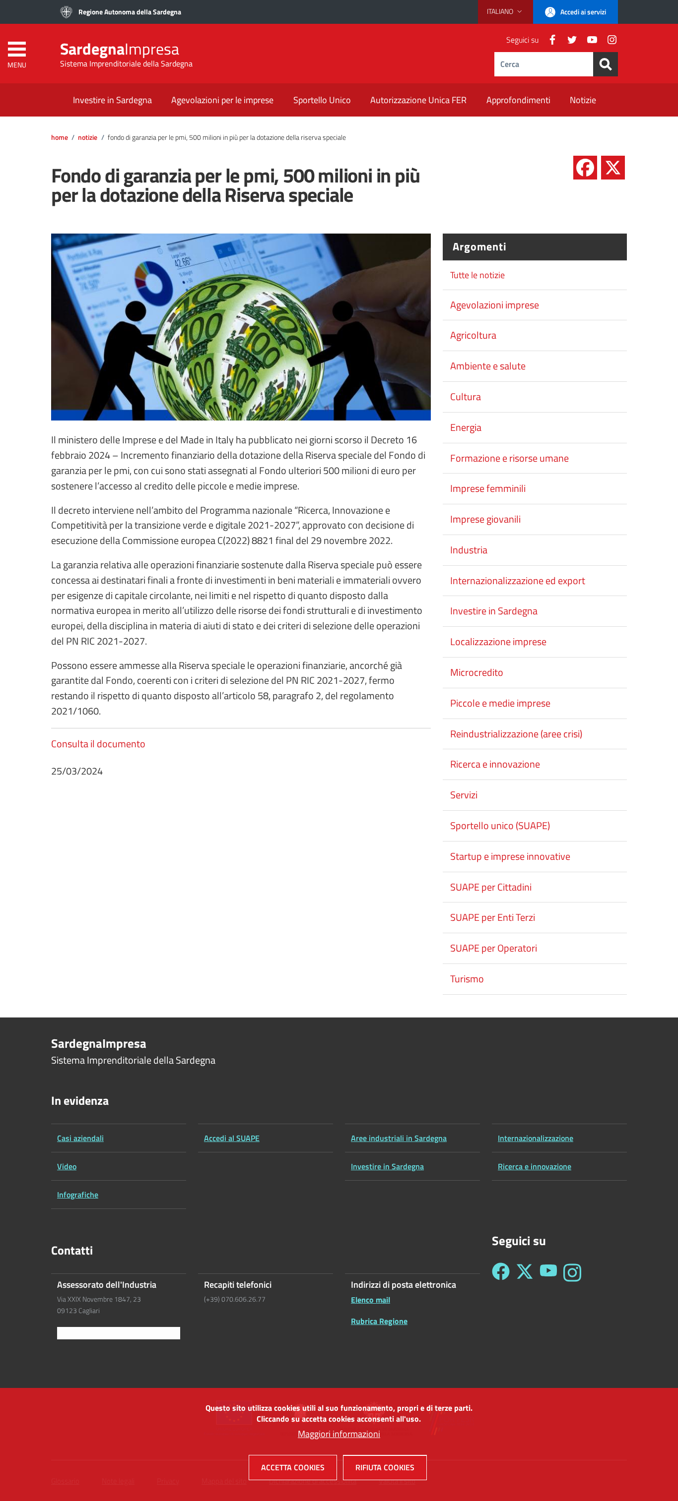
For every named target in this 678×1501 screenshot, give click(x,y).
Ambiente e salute (488, 366)
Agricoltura (473, 335)
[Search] (605, 64)
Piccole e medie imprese (500, 703)
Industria (468, 549)
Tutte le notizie (477, 275)
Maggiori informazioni (339, 1434)
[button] (505, 11)
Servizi (463, 794)
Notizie (87, 137)
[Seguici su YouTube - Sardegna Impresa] (548, 1272)
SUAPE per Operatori (493, 948)
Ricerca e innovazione (495, 764)
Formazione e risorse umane (509, 458)
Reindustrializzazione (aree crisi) (516, 733)
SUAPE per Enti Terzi (492, 917)
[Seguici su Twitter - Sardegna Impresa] (525, 1272)
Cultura (465, 396)
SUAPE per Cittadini (491, 887)
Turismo (467, 978)
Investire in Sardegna (494, 610)
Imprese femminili (488, 488)
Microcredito (476, 672)
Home (59, 137)
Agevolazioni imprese (494, 305)
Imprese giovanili (485, 519)
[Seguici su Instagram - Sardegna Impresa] (572, 1272)
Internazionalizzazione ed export (517, 580)
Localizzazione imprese (498, 641)
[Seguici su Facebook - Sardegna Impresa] (501, 1272)
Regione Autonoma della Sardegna (129, 11)
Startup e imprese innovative (510, 856)
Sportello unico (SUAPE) (500, 825)
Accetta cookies (293, 1467)
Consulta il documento (98, 743)
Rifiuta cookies (384, 1467)
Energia (465, 427)
